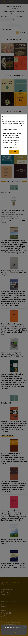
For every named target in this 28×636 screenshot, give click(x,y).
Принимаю (14, 151)
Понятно (14, 632)
